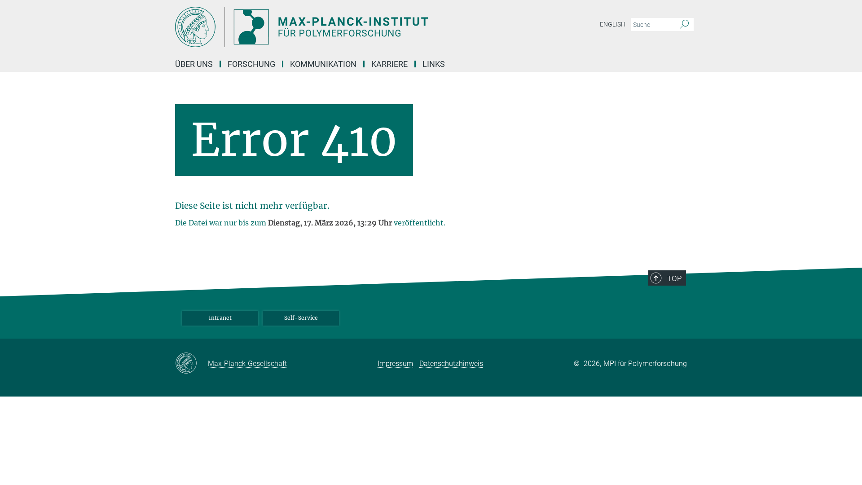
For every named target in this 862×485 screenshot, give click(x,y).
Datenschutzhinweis (451, 363)
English (612, 24)
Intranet (220, 317)
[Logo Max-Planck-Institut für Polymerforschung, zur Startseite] (343, 27)
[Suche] (684, 24)
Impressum (395, 363)
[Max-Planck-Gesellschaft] (191, 364)
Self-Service (301, 317)
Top (674, 278)
